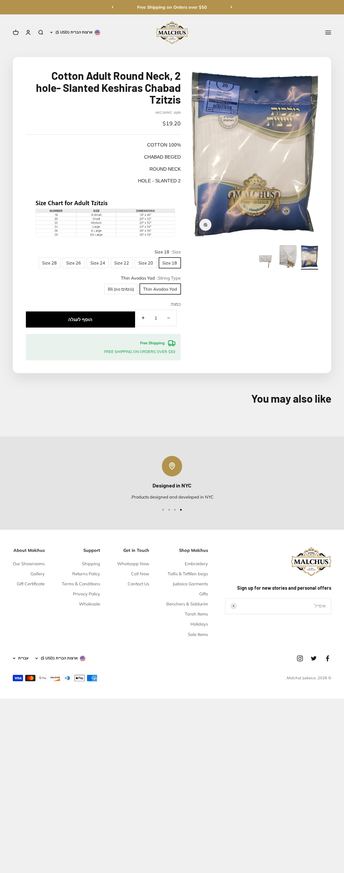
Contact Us (138, 583)
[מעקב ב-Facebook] (327, 658)
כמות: (175, 304)
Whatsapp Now (133, 563)
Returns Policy (86, 573)
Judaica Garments (190, 583)
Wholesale (89, 603)
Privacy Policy (86, 593)
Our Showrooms (29, 563)
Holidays (199, 624)
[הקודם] (231, 7)
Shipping (91, 563)
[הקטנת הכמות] (168, 318)
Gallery (38, 573)
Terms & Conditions (81, 583)
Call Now (140, 573)
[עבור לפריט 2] (288, 257)
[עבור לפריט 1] (309, 257)
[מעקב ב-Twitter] (313, 658)
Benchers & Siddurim (187, 603)
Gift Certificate (31, 583)
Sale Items (198, 634)
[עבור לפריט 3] (266, 262)
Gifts (203, 593)
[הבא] (113, 7)
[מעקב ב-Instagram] (300, 658)
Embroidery (196, 563)
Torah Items (196, 614)
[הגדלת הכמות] (143, 318)
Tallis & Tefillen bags (188, 573)
